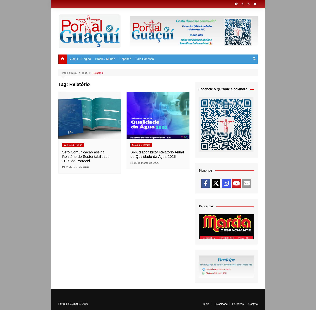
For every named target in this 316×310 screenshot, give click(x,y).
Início (206, 304)
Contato (253, 304)
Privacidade (221, 304)
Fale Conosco (145, 59)
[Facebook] (205, 183)
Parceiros (238, 304)
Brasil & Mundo (105, 59)
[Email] (246, 183)
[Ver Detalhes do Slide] (226, 226)
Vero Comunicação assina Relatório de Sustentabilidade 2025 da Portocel (86, 156)
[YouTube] (236, 183)
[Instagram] (226, 183)
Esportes (125, 59)
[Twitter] (216, 183)
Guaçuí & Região (80, 59)
